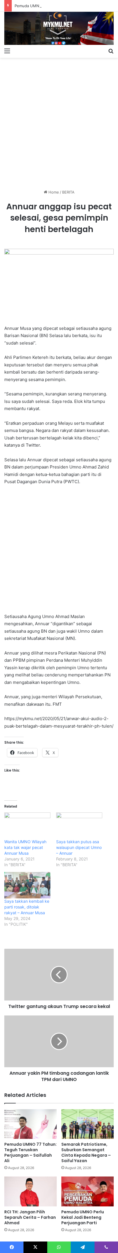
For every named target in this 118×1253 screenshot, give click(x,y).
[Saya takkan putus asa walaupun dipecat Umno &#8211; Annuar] (79, 825)
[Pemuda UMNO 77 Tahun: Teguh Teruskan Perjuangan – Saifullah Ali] (30, 1124)
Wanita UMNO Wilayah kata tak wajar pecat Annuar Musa (25, 847)
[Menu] (7, 50)
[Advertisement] (59, 121)
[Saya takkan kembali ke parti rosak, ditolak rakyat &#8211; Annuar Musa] (27, 885)
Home (53, 192)
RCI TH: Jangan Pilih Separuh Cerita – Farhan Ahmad (30, 1217)
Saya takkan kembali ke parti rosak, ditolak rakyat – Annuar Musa (26, 907)
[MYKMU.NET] (59, 28)
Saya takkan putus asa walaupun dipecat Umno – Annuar (79, 847)
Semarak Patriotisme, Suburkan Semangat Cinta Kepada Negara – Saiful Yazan (86, 1152)
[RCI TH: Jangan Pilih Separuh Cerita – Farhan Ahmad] (30, 1191)
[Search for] (111, 50)
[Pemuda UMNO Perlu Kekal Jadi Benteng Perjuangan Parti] (87, 1191)
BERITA (68, 192)
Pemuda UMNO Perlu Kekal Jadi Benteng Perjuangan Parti (82, 1217)
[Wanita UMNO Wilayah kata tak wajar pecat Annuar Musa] (27, 825)
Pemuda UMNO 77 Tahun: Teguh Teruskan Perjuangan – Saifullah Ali (30, 1152)
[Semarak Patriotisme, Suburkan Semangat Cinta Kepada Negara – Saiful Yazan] (87, 1124)
